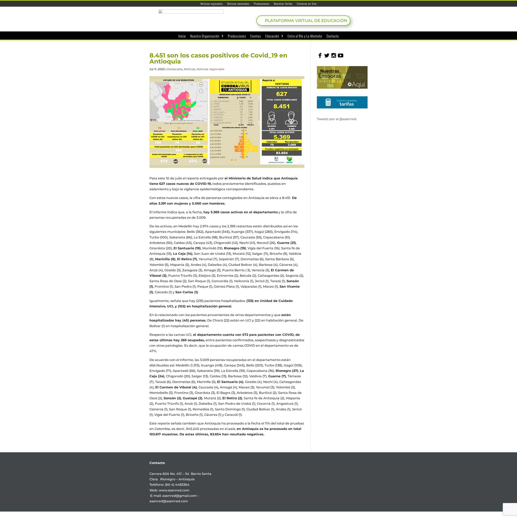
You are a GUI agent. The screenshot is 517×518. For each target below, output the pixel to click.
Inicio (182, 36)
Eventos (255, 36)
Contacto (333, 36)
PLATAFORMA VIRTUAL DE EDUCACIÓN (306, 20)
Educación (272, 36)
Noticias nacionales (238, 4)
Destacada (174, 69)
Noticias (189, 69)
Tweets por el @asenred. (337, 119)
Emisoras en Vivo (307, 4)
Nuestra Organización (204, 36)
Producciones (261, 4)
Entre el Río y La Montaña (305, 36)
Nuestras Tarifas (283, 4)
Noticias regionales (212, 4)
